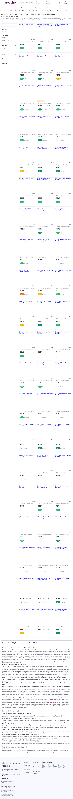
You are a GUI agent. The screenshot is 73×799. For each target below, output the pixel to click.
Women (7, 11)
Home (2, 11)
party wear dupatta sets (43, 697)
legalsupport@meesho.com (7, 794)
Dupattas (25, 11)
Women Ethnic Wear (16, 11)
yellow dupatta (50, 702)
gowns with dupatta (7, 661)
